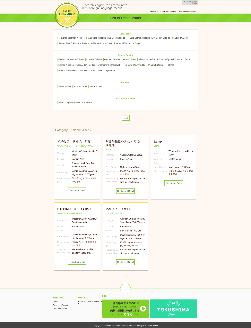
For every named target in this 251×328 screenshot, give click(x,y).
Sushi (187, 59)
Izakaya (83, 70)
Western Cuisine (112, 59)
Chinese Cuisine (94, 59)
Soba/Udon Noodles (85, 65)
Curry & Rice (140, 65)
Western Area (95, 86)
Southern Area (80, 86)
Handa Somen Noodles (139, 38)
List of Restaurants (188, 11)
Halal (99, 70)
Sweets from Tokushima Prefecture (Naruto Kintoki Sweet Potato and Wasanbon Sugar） (100, 43)
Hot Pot (170, 65)
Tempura (127, 65)
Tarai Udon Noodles (96, 38)
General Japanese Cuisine (71, 59)
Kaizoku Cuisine (180, 38)
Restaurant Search (167, 11)
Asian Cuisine (129, 59)
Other (92, 70)
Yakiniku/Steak (156, 65)
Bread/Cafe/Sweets (67, 70)
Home (153, 11)
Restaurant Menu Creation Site (90, 303)
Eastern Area (64, 86)
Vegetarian (110, 70)
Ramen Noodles (66, 65)
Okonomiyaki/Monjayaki (109, 65)
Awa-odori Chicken (161, 38)
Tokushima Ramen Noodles (71, 38)
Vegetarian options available (79, 102)
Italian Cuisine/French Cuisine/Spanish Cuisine (160, 59)
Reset (125, 118)
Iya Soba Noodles (116, 38)
